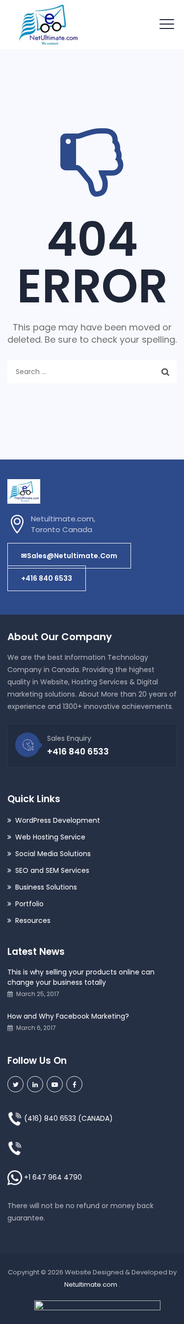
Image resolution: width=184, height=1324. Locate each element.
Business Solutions (46, 887)
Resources (33, 920)
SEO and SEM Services (52, 870)
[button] (69, 555)
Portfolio (29, 904)
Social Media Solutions (53, 854)
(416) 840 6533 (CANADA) (67, 1118)
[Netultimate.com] (47, 24)
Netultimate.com (91, 1284)
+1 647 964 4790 (53, 1177)
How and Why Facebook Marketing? (68, 1016)
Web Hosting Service (50, 837)
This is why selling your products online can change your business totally (81, 977)
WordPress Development (57, 820)
